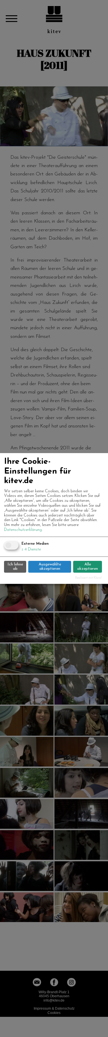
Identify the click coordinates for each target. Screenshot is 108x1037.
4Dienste (31, 549)
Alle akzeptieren (87, 566)
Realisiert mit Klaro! (88, 578)
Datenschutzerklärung (23, 530)
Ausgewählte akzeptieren (50, 566)
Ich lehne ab (15, 566)
